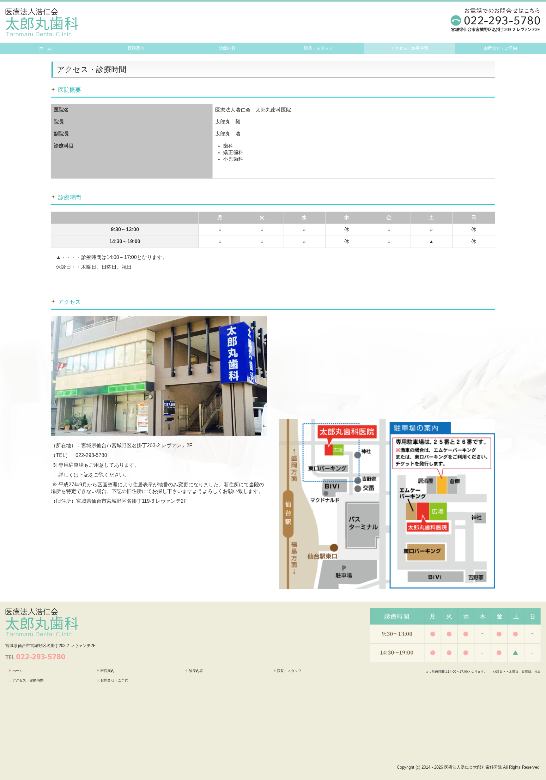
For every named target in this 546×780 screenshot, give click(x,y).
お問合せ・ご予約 (500, 48)
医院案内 (136, 48)
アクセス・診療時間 (409, 48)
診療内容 (227, 48)
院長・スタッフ (318, 48)
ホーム (45, 48)
